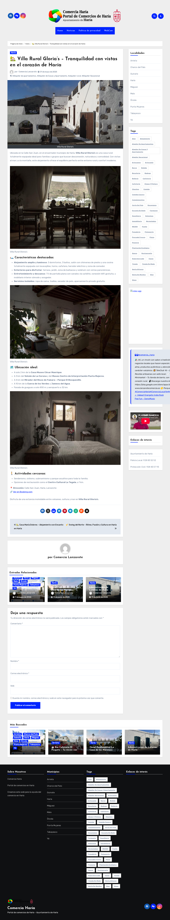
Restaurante (147, 253)
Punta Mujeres (20, 585)
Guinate (17, 578)
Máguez (35, 578)
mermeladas (151, 221)
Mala (16, 581)
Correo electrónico (19, 673)
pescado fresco (138, 237)
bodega (148, 173)
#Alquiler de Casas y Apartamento (52, 76)
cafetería (136, 184)
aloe (134, 139)
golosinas (149, 216)
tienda (135, 264)
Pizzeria (135, 243)
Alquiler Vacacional (140, 157)
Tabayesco (34, 585)
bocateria (136, 173)
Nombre (14, 661)
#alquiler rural (74, 76)
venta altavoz (137, 269)
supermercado (138, 259)
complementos (138, 200)
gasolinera (136, 216)
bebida (144, 168)
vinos (134, 280)
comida (146, 189)
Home (60, 31)
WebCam (108, 31)
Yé (15, 588)
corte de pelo (137, 205)
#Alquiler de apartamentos (24, 76)
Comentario (16, 623)
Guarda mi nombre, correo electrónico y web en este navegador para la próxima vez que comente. (58, 698)
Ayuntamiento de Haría (141, 454)
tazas (150, 259)
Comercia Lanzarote (28, 72)
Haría (13, 53)
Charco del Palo (137, 67)
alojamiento (145, 139)
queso (134, 253)
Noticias (71, 31)
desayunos (152, 205)
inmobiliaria (137, 221)
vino (152, 275)
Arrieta (133, 60)
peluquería (149, 232)
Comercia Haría (21, 908)
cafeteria (147, 178)
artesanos (136, 162)
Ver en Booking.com (22, 492)
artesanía (149, 162)
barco (134, 168)
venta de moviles (139, 275)
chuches (135, 189)
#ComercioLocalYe (158, 391)
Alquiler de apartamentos (142, 144)
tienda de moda (148, 264)
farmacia (154, 210)
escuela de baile (138, 210)
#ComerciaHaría (142, 391)
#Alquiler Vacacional (91, 76)
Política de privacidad (89, 31)
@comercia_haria (146, 355)
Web (12, 686)
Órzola (24, 581)
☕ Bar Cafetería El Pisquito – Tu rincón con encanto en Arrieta (64, 750)
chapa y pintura (151, 184)
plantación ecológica (140, 248)
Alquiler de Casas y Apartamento (140, 151)
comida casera (138, 194)
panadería (136, 232)
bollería (135, 178)
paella (144, 227)
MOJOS (135, 227)
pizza (152, 237)
